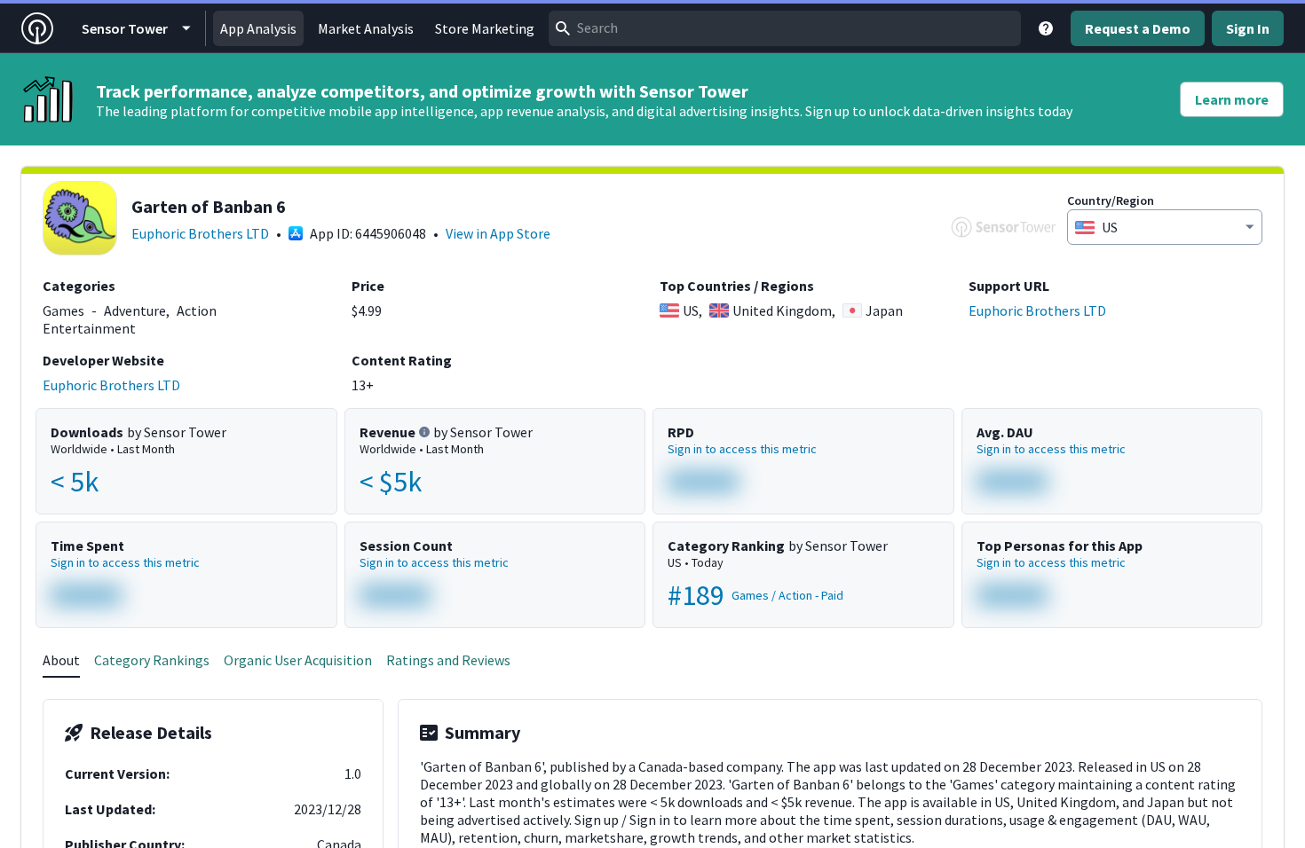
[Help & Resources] (1046, 28)
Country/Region (1110, 200)
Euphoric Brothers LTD (200, 233)
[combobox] (785, 28)
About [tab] (61, 660)
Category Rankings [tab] (152, 660)
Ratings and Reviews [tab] (448, 660)
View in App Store (498, 233)
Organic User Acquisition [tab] (298, 660)
